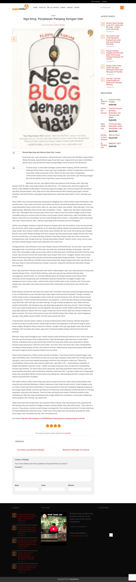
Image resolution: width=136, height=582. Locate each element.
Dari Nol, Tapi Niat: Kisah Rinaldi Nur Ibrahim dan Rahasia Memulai (114, 82)
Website (71, 485)
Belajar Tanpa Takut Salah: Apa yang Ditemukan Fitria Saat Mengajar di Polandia (114, 69)
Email (43, 485)
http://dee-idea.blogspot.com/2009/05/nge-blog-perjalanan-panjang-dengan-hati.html (53, 418)
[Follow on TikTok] (116, 1)
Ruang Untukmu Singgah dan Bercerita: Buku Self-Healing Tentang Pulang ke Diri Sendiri (115, 55)
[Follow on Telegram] (122, 1)
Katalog (42, 7)
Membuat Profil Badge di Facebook (76, 450)
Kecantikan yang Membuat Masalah (30, 450)
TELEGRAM (74, 536)
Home (35, 7)
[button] (109, 1)
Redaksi (62, 25)
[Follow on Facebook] (112, 1)
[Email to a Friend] (55, 426)
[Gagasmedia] (21, 7)
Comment (19, 467)
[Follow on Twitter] (118, 1)
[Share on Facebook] (47, 426)
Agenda (70, 7)
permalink (68, 433)
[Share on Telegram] (59, 426)
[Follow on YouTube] (120, 1)
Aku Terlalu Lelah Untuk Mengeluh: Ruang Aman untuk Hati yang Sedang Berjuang (113, 40)
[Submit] (122, 7)
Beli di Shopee (53, 7)
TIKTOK (86, 536)
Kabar (62, 7)
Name (17, 485)
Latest (53, 15)
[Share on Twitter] (51, 426)
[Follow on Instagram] (114, 1)
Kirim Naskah (96, 1)
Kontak (104, 1)
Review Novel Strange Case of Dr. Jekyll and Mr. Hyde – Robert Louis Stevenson (114, 26)
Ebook (76, 7)
